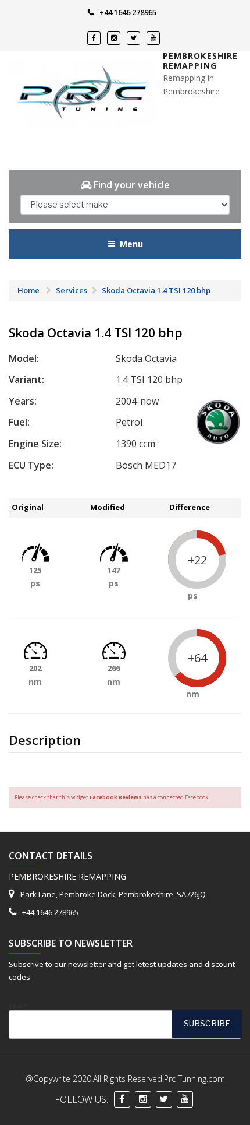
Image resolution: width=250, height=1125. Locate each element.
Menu (131, 243)
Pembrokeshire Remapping (200, 61)
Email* (18, 1006)
